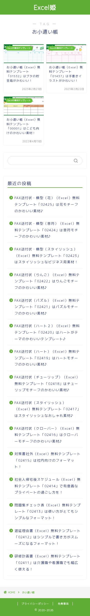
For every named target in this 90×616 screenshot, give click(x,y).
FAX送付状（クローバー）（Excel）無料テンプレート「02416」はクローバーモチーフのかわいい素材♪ (47, 435)
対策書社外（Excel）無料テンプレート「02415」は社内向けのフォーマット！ (47, 460)
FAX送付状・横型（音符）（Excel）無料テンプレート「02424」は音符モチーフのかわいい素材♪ (47, 230)
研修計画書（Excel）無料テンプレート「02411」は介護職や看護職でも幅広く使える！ (47, 562)
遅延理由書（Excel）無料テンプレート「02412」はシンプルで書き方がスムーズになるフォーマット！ (47, 537)
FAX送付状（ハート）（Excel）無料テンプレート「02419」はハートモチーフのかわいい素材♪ (47, 358)
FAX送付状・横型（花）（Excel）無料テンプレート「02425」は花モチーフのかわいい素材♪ (47, 204)
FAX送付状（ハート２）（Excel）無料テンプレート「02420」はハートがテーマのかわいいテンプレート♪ (47, 332)
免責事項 (63, 603)
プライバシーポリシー (35, 603)
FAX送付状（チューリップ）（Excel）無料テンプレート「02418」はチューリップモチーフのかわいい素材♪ (47, 383)
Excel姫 (45, 7)
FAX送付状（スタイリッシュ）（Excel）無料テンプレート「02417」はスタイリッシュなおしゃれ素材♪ (47, 409)
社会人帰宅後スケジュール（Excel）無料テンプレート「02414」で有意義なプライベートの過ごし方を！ (47, 486)
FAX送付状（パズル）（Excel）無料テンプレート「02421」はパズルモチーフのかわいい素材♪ (47, 307)
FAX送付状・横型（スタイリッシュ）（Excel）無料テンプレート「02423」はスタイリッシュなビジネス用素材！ (47, 255)
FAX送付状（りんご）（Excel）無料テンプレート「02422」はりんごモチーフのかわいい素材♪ (47, 281)
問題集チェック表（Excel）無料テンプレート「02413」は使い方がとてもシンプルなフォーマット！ (47, 511)
